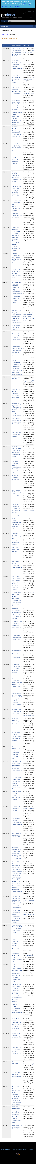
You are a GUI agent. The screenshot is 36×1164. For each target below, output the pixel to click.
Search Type (4, 19)
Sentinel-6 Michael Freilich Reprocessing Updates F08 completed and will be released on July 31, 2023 (17, 853)
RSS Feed (3, 1149)
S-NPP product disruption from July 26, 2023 (17, 835)
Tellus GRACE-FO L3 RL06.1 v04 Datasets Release (17, 1127)
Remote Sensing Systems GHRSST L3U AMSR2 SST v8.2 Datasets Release (17, 928)
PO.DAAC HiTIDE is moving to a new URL (17, 808)
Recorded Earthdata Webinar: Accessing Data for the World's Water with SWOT (16, 467)
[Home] (12, 15)
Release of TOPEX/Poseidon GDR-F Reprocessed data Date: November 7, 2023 (17, 752)
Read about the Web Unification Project (17, 5)
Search (10, 19)
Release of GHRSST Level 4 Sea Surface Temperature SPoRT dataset (17, 79)
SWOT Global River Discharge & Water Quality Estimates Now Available (17, 52)
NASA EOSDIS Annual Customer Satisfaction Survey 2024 (16, 393)
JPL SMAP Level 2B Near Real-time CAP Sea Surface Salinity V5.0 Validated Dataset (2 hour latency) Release (16, 902)
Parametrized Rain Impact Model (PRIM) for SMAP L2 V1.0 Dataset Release (17, 682)
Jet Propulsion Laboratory (10, 9)
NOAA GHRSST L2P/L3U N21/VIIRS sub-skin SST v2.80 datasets (16, 736)
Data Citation (15, 1149)
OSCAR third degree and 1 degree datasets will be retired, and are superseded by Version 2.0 (17, 510)
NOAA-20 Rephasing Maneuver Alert (16, 477)
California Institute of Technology (10, 10)
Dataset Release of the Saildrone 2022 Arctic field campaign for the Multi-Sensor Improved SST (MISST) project (17, 698)
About (8, 34)
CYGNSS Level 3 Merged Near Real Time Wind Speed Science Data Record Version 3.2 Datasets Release (17, 316)
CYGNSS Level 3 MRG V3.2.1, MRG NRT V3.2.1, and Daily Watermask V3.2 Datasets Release (17, 287)
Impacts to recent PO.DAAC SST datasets (17, 215)
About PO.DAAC (24, 1149)
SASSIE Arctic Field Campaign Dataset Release (16, 637)
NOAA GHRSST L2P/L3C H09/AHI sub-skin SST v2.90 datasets (16, 795)
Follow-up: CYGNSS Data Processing (16, 1064)
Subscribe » (26, 1145)
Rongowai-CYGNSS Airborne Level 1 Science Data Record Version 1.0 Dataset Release (17, 538)
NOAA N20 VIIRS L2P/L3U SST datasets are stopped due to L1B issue (17, 625)
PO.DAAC (32, 592)
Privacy (9, 1149)
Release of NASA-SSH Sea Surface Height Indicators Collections (16, 147)
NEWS (13, 34)
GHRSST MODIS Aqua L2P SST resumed (17, 327)
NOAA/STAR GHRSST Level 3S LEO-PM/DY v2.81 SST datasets (17, 668)
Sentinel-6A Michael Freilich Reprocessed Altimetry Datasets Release (17, 64)
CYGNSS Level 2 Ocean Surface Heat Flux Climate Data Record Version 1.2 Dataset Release (17, 916)
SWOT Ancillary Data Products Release (16, 434)
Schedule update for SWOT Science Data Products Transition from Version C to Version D (17, 118)
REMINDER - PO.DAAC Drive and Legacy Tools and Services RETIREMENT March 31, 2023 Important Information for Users (17, 1114)
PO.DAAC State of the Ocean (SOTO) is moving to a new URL (17, 957)
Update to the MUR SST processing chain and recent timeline (17, 1037)
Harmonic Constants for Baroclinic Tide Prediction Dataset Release (16, 335)
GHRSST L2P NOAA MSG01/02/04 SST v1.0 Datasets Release (17, 1008)
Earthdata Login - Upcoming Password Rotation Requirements (17, 653)
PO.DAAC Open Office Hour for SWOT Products (16, 711)
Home (3, 34)
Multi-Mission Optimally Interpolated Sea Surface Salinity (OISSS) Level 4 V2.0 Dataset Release (17, 1024)
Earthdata (25, 3)
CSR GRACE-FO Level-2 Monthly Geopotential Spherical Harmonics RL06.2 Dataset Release (17, 783)
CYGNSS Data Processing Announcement (16, 1074)
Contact (31, 1149)
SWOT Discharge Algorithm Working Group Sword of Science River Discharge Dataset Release (17, 409)
